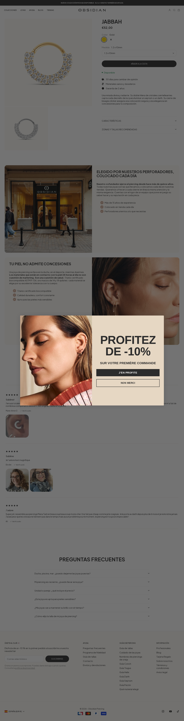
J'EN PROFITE (128, 372)
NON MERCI (128, 383)
